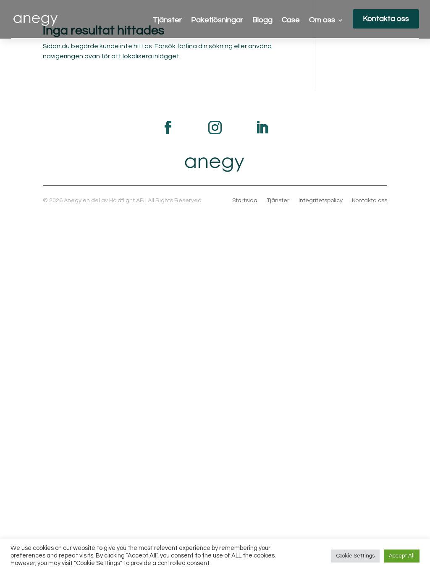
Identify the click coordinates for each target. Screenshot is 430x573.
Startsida (244, 200)
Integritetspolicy (321, 200)
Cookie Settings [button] (355, 556)
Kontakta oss (386, 19)
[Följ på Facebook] (168, 127)
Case (291, 20)
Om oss (322, 20)
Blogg (262, 20)
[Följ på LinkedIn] (262, 127)
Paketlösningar (217, 20)
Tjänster (167, 20)
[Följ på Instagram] (215, 127)
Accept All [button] (401, 556)
